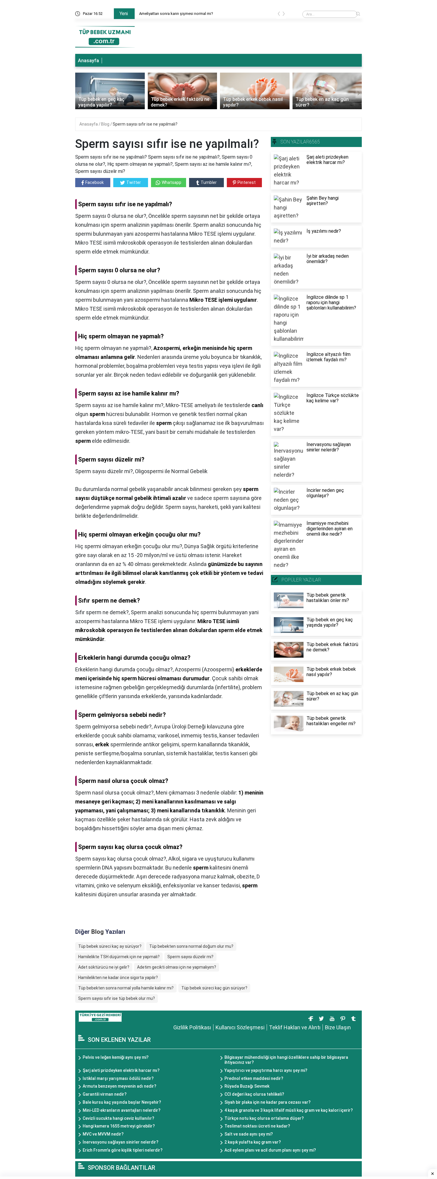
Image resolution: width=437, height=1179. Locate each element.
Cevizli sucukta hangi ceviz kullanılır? (118, 1118)
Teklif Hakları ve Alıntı (294, 1027)
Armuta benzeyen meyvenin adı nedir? (119, 1086)
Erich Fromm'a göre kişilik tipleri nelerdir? (123, 1150)
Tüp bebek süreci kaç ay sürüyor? (110, 946)
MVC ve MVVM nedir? (103, 1134)
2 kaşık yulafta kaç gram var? (252, 1142)
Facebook (94, 182)
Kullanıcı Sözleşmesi (240, 1027)
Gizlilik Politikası (192, 1027)
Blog (105, 124)
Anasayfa (88, 60)
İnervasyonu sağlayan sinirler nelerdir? (120, 1142)
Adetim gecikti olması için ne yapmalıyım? (176, 967)
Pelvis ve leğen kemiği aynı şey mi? (116, 1057)
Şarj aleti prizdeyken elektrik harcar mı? (121, 1070)
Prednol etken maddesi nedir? (253, 1078)
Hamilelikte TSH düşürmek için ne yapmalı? (119, 956)
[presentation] (278, 15)
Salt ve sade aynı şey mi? (248, 1134)
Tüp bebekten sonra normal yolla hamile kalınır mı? (126, 988)
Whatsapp (171, 182)
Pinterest (247, 182)
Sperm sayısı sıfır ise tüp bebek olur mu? (116, 998)
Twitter (133, 182)
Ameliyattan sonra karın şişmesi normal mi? (176, 13)
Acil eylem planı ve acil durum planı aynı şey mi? (270, 1150)
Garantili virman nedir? (105, 1094)
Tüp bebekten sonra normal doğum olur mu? (191, 946)
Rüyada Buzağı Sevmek (246, 1086)
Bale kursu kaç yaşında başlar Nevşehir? (122, 1102)
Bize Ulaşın (338, 1027)
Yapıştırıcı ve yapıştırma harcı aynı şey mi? (265, 1070)
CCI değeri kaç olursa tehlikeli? (254, 1094)
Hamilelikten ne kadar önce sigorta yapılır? (118, 977)
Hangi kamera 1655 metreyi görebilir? (119, 1126)
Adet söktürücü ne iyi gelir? (103, 967)
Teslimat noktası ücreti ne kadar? (257, 1126)
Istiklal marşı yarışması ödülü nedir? (118, 1078)
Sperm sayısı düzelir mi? (190, 956)
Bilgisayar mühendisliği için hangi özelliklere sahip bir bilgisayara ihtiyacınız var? (286, 1060)
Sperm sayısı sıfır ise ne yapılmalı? (145, 124)
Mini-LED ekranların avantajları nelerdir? (122, 1110)
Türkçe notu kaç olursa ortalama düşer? (264, 1118)
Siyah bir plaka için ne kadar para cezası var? (267, 1102)
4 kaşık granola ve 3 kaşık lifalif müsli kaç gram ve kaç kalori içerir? (288, 1110)
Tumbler (209, 182)
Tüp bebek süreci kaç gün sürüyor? (214, 988)
